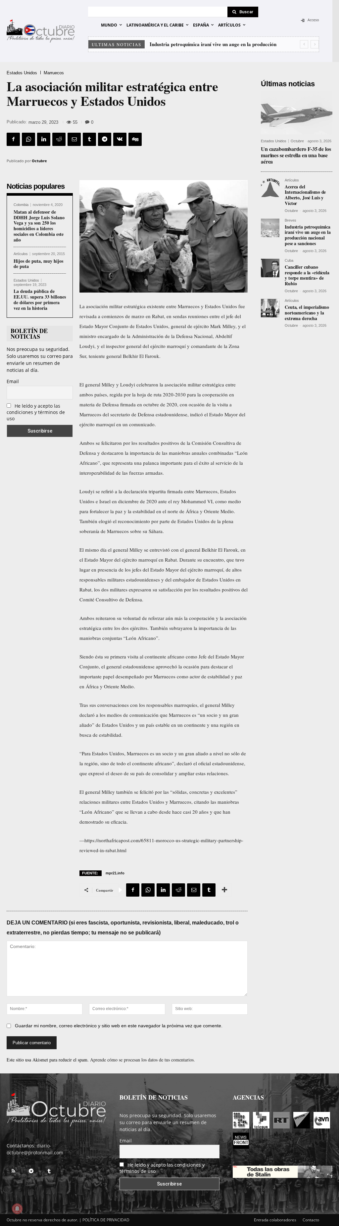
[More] (224, 890)
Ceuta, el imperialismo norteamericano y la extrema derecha (307, 313)
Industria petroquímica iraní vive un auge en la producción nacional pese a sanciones (308, 235)
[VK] (119, 139)
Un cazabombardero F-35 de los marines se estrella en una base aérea (296, 155)
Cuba (289, 260)
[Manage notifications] (17, 1208)
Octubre (39, 160)
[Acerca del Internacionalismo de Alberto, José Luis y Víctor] (270, 187)
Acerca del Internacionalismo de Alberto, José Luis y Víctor (305, 195)
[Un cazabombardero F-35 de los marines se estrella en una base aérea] (296, 112)
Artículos (21, 254)
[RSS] (13, 1171)
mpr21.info (115, 873)
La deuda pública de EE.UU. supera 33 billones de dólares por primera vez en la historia (40, 299)
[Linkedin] (43, 139)
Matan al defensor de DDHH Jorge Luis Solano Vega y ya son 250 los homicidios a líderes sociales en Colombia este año (39, 225)
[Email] (74, 139)
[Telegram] (104, 139)
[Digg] (135, 139)
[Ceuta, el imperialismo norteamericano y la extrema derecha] (270, 308)
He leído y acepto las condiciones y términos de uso (36, 412)
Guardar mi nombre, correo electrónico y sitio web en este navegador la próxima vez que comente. (118, 1025)
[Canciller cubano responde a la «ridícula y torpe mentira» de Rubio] (270, 268)
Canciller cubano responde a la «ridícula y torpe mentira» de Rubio (307, 275)
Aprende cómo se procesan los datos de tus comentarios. (142, 1059)
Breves (290, 220)
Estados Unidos (22, 73)
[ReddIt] (59, 139)
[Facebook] (13, 139)
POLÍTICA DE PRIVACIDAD (105, 1220)
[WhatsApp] (28, 139)
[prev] (304, 44)
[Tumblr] (89, 139)
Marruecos (54, 73)
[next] (315, 44)
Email (13, 381)
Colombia (21, 205)
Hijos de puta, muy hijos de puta (38, 263)
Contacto (311, 1220)
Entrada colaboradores (275, 1220)
